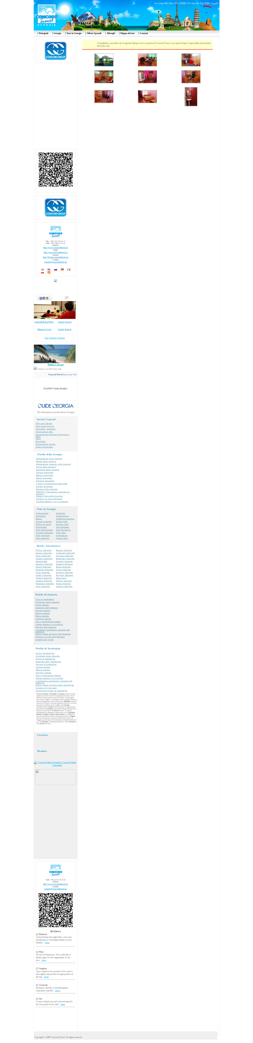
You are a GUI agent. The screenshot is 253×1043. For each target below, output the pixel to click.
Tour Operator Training (54, 338)
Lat (201, 3)
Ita (198, 3)
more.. (58, 990)
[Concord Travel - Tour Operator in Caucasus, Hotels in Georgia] (55, 784)
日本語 (182, 3)
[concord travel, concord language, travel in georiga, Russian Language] (55, 270)
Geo (156, 3)
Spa (193, 3)
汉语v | (208, 3)
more (47, 942)
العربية (215, 3)
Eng (161, 3)
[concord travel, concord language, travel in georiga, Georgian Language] (42, 270)
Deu (171, 3)
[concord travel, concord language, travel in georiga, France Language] (68, 270)
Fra (176, 3)
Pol (188, 3)
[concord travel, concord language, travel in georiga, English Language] (48, 270)
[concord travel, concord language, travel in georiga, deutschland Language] (62, 270)
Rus (166, 3)
